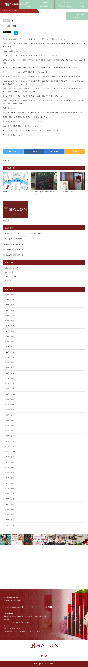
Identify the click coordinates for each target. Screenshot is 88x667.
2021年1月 (8, 488)
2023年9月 (8, 362)
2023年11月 (9, 357)
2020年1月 (8, 520)
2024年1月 (8, 347)
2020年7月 (8, 504)
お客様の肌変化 (8, 244)
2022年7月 (8, 404)
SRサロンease (49, 664)
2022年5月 (8, 415)
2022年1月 (8, 436)
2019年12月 (9, 525)
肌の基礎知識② (8, 250)
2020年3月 (8, 515)
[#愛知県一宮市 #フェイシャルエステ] (49, 539)
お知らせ (7, 272)
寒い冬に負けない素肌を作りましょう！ (43, 193)
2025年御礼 (7, 239)
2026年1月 (8, 294)
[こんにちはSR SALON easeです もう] (27, 539)
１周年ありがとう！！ (11, 220)
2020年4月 (8, 509)
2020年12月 (9, 494)
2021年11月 (9, 446)
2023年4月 (8, 373)
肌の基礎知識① (8, 255)
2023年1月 (8, 378)
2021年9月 (8, 457)
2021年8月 (8, 462)
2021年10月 (9, 452)
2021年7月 (8, 467)
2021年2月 (8, 483)
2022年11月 (9, 389)
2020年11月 (9, 499)
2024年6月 (8, 331)
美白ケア (6, 192)
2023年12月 (9, 352)
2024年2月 (8, 341)
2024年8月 (8, 321)
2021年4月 (8, 478)
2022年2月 (8, 431)
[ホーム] (2, 9)
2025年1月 (8, 310)
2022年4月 (8, 420)
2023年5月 (8, 368)
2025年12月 (9, 300)
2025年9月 (8, 305)
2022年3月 (8, 425)
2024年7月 (8, 326)
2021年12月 (9, 441)
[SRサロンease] (13, 4)
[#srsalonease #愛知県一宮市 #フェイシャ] (60, 539)
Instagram (42, 655)
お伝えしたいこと (10, 268)
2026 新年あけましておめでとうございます (17, 233)
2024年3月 (8, 336)
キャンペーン (9, 276)
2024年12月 (9, 315)
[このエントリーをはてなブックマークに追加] (16, 34)
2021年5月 (8, 473)
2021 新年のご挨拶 (67, 192)
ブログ (8, 11)
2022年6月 (8, 410)
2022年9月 (8, 399)
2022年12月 (9, 383)
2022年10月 (9, 394)
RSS (46, 655)
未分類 (6, 20)
